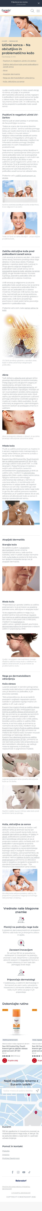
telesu (33, 834)
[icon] (37, 1090)
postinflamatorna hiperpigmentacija (18, 387)
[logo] (6, 11)
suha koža (11, 557)
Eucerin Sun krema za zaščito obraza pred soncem (20, 616)
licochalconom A (23, 470)
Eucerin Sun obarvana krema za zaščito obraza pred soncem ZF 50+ (19, 738)
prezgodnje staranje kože (13, 271)
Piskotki (5, 1151)
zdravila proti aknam (23, 378)
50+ (35, 461)
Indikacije (13, 41)
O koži (4, 41)
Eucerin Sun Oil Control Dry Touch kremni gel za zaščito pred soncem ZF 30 (20, 460)
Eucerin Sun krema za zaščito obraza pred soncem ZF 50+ (20, 711)
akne (4, 837)
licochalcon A (18, 622)
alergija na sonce (17, 157)
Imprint (5, 1155)
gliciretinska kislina (10, 626)
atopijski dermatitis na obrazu (15, 834)
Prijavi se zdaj (21, 4)
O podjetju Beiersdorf (21, 1193)
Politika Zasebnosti (11, 1158)
